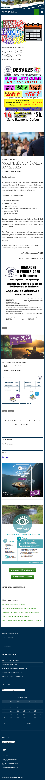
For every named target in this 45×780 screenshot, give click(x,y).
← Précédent (10, 420)
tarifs (11, 411)
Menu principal (41, 12)
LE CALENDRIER (8, 638)
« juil (3, 724)
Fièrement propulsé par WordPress (12, 777)
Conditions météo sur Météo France (23, 570)
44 (16, 424)
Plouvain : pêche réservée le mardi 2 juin (15, 616)
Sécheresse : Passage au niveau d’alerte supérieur (19, 608)
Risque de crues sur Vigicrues (23, 577)
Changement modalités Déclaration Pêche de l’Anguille (20, 612)
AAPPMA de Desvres (11, 12)
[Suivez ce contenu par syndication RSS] (4, 600)
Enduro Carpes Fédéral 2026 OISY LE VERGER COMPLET (21, 620)
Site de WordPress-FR (10, 767)
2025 (4, 328)
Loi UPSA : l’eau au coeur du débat (13, 604)
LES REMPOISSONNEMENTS (10, 634)
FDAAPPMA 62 (12, 600)
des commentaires (10, 763)
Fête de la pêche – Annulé (10, 660)
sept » (29, 724)
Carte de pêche (7, 362)
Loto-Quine (19, 47)
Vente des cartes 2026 (9, 664)
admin (19, 59)
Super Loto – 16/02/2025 (13, 53)
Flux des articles (9, 760)
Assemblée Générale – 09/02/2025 (22, 165)
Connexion (6, 756)
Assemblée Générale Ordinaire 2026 (14, 668)
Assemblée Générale (9, 159)
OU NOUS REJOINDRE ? (11, 642)
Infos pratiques (8, 47)
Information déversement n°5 (12, 672)
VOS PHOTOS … (6, 646)
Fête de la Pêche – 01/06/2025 (12, 676)
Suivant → (25, 424)
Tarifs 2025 (12, 366)
